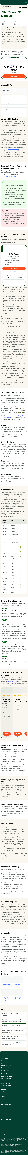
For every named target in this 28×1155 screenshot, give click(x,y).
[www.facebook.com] (6, 46)
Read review (14, 271)
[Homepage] (7, 1054)
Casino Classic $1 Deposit (17, 985)
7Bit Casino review (11, 176)
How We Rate (4, 1094)
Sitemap (3, 1096)
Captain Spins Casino (6, 1083)
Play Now (6, 733)
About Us (3, 1091)
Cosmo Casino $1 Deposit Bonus (6, 999)
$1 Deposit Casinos (5, 1060)
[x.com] (8, 46)
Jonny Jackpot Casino (6, 1078)
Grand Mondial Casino (6, 1076)
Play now (14, 268)
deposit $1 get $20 (12, 681)
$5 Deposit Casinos (5, 1063)
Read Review (7, 736)
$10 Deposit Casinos (6, 1065)
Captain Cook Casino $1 (17, 998)
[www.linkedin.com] (3, 46)
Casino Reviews (5, 1098)
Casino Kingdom (5, 1080)
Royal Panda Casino (6, 1085)
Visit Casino (14, 76)
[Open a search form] (22, 2)
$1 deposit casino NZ (13, 149)
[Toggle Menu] (26, 2)
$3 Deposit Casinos (5, 1067)
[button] (14, 1015)
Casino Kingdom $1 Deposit (6, 985)
